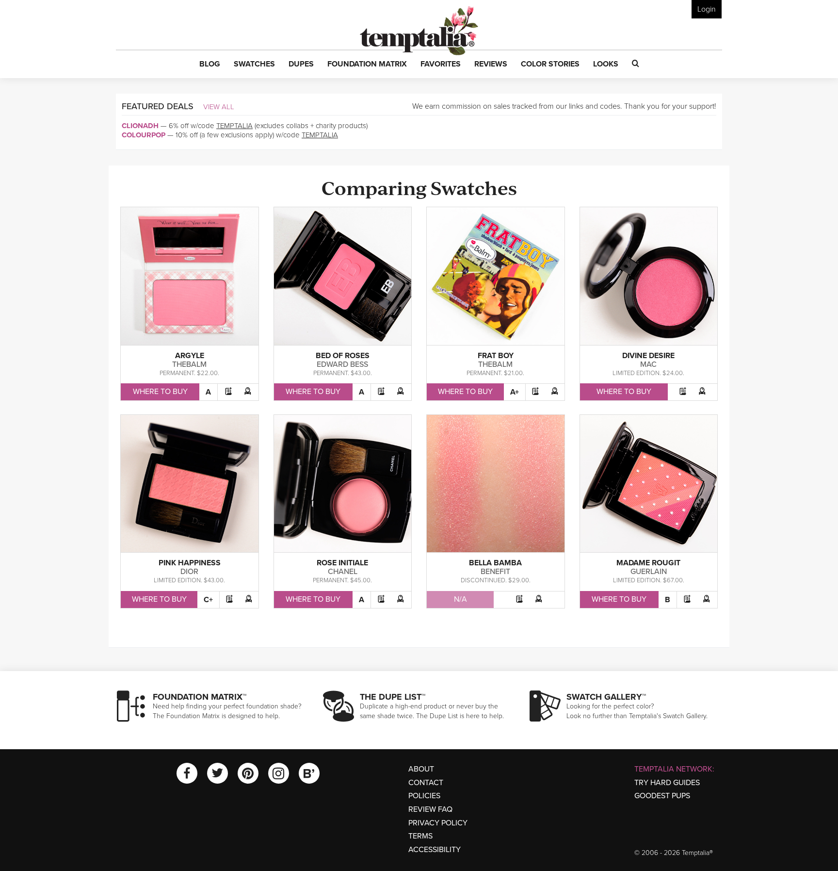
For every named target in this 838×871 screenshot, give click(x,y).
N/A (460, 599)
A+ (514, 392)
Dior (189, 571)
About (421, 769)
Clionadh (140, 125)
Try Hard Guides (667, 783)
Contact (425, 783)
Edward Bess (342, 364)
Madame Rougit (648, 563)
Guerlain (648, 571)
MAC (648, 364)
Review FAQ (430, 809)
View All (218, 106)
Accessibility (434, 850)
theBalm (189, 364)
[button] (209, 64)
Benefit (495, 571)
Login (706, 9)
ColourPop (143, 135)
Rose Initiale (342, 563)
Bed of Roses (343, 356)
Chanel (342, 571)
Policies (424, 796)
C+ (208, 600)
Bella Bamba (495, 563)
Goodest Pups (662, 796)
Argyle (189, 356)
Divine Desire (648, 356)
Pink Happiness (190, 563)
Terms (420, 836)
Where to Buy (160, 391)
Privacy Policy (437, 823)
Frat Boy (496, 356)
